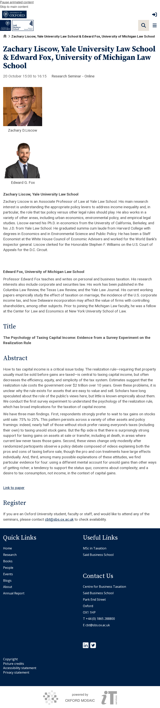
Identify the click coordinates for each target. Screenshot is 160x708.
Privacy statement (16, 672)
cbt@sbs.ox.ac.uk (59, 519)
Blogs (7, 580)
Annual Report (13, 593)
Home (7, 548)
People (8, 567)
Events (8, 574)
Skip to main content (14, 6)
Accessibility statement (19, 668)
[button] (143, 25)
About (7, 587)
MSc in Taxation (94, 548)
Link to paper (14, 487)
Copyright (10, 659)
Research (10, 555)
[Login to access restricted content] (154, 14)
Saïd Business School (98, 555)
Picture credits (13, 663)
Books (7, 561)
